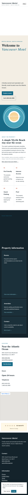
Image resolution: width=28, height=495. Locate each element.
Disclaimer (4, 480)
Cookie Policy (5, 476)
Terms (3, 478)
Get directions (7, 364)
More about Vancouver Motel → (10, 161)
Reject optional (7, 491)
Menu (24, 3)
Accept (13, 491)
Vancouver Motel (10, 3)
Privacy (4, 474)
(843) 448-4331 (6, 358)
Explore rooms (7, 93)
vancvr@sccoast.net (7, 360)
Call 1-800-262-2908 (8, 98)
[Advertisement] (14, 20)
